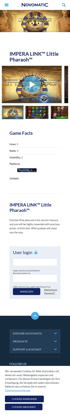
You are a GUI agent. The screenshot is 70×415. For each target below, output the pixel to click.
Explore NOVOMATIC (27, 333)
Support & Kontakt (27, 349)
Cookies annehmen (24, 398)
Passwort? (49, 293)
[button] (13, 112)
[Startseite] (35, 5)
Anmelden (26, 291)
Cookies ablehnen (24, 406)
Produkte (20, 341)
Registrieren (50, 289)
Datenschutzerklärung (17, 390)
